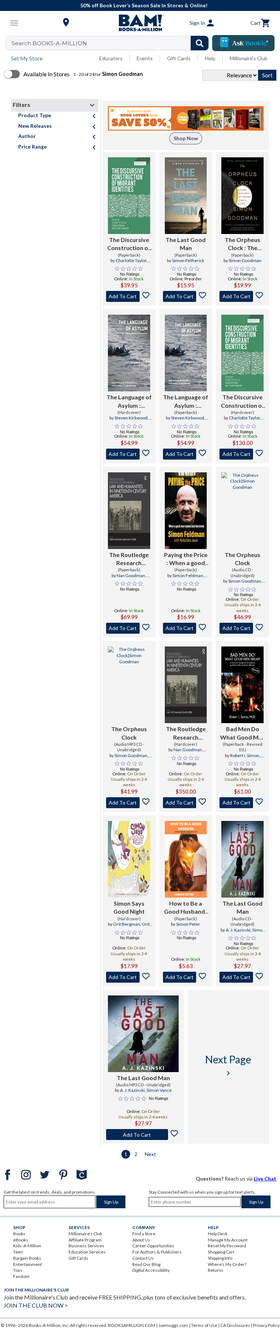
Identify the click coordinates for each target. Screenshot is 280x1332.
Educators (110, 58)
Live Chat (265, 1178)
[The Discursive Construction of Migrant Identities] (129, 196)
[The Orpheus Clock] (242, 511)
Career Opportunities (153, 1245)
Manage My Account (228, 1240)
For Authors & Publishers (157, 1252)
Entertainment (27, 1264)
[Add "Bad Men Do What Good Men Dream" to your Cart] (242, 802)
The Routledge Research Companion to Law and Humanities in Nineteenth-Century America (129, 559)
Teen (18, 1252)
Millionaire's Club (249, 58)
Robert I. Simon (244, 755)
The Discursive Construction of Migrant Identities (129, 244)
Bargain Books (27, 1258)
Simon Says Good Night (129, 907)
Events (145, 58)
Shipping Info (220, 1258)
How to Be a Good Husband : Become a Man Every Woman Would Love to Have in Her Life (185, 908)
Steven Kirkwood (131, 418)
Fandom (21, 1276)
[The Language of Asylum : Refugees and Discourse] (129, 353)
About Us (141, 1240)
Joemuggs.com (173, 1325)
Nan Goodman (131, 575)
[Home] (140, 23)
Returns (215, 1270)
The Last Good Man (186, 243)
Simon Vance (159, 1090)
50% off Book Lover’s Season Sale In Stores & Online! (143, 5)
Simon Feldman (187, 575)
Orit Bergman (126, 924)
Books (19, 1233)
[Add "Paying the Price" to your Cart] (186, 628)
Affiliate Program (85, 1240)
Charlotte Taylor (131, 260)
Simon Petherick (188, 260)
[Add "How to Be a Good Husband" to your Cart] (186, 977)
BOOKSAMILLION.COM (131, 1325)
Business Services (86, 1245)
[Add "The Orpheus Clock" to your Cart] (242, 296)
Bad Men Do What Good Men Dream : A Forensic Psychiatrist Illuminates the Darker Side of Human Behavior (242, 733)
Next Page (228, 1065)
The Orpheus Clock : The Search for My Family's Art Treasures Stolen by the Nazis (242, 244)
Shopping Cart (221, 1252)
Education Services (87, 1252)
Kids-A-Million (27, 1245)
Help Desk (218, 1233)
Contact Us (143, 1258)
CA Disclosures (235, 1325)
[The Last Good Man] (186, 196)
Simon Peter (188, 924)
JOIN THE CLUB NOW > (36, 1305)
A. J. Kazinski (238, 930)
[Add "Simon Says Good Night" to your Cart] (129, 977)
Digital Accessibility (151, 1270)
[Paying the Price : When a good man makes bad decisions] (186, 511)
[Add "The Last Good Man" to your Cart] (186, 296)
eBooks (20, 1240)
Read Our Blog (146, 1264)
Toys (17, 1270)
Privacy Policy (266, 1325)
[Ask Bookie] (243, 43)
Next (150, 1154)
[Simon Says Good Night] (129, 859)
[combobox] (112, 43)
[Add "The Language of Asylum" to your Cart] (129, 454)
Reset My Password (227, 1245)
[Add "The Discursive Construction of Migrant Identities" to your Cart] (129, 296)
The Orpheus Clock (242, 558)
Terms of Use (204, 1325)
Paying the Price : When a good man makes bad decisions (185, 559)
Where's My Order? (227, 1264)
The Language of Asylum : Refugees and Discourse (129, 402)
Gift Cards (179, 58)
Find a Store (143, 1233)
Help (210, 58)
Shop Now (186, 138)
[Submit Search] (200, 43)
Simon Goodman (245, 260)
